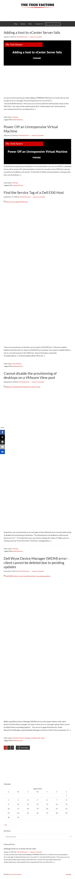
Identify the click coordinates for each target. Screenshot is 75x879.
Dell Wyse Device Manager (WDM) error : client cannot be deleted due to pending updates (36, 562)
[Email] (2, 446)
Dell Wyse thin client (38, 738)
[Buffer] (2, 442)
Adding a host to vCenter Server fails (32, 32)
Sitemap (68, 874)
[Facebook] (2, 432)
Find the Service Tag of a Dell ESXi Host (34, 192)
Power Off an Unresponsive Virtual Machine (31, 129)
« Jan (5, 825)
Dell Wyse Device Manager (21, 738)
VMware (15, 117)
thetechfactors (18, 119)
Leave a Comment (36, 37)
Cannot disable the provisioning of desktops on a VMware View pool (30, 375)
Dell (13, 364)
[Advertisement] (35, 14)
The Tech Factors (37, 6)
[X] (2, 437)
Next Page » (24, 748)
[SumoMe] (2, 451)
